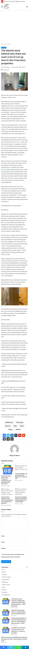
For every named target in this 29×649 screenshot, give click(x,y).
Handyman (5, 582)
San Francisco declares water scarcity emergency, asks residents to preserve (7, 500)
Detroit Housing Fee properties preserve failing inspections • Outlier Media (21, 499)
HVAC (3, 587)
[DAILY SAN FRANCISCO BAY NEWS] (6, 6)
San (16, 426)
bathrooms (9, 422)
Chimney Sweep (6, 577)
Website (3, 548)
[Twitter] (8, 435)
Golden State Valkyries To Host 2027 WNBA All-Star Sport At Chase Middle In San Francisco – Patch (19, 620)
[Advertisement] (14, 27)
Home (3, 44)
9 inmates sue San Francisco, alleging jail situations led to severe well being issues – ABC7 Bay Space (18, 602)
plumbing (4, 169)
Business (4, 574)
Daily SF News (6, 67)
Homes (8, 426)
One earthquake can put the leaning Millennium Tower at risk (21, 476)
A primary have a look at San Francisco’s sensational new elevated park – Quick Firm (6, 480)
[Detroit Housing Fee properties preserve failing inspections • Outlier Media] (21, 492)
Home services (6, 584)
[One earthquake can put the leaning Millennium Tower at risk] (21, 468)
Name (3, 536)
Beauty (4, 572)
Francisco (20, 422)
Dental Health (5, 579)
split (22, 426)
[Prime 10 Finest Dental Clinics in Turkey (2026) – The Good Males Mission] (5, 612)
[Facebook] (4, 435)
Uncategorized (6, 594)
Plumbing (8, 44)
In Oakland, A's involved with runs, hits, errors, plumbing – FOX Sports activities (18, 630)
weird (18, 429)
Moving (4, 589)
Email (3, 542)
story (11, 429)
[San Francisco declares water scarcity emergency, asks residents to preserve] (7, 492)
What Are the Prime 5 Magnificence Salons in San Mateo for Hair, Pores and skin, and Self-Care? (14, 639)
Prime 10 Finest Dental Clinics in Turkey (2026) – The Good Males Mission (18, 612)
